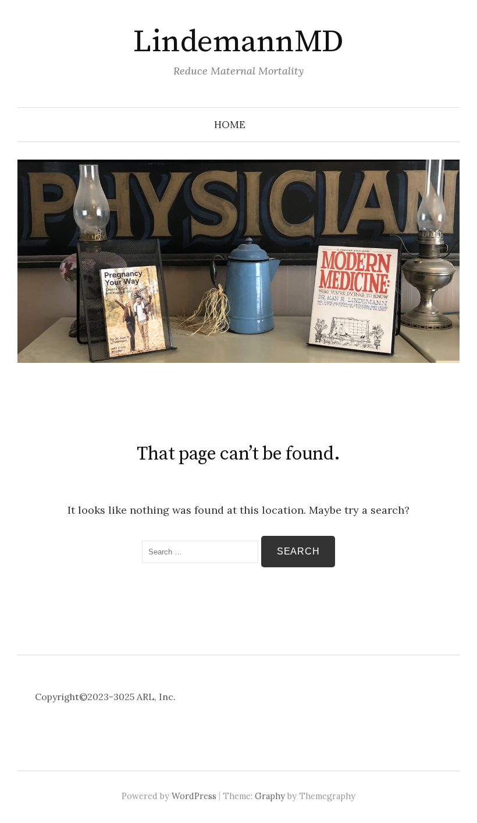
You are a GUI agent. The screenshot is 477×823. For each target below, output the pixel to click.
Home (229, 124)
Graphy (270, 795)
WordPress (194, 795)
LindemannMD (238, 42)
